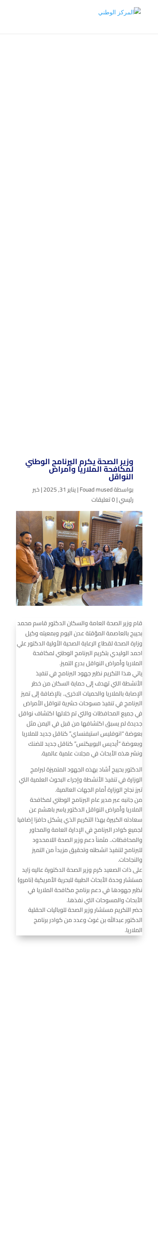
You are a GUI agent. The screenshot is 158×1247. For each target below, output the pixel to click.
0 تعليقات (103, 499)
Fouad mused (96, 489)
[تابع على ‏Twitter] (72, 1107)
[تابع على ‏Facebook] (89, 1107)
